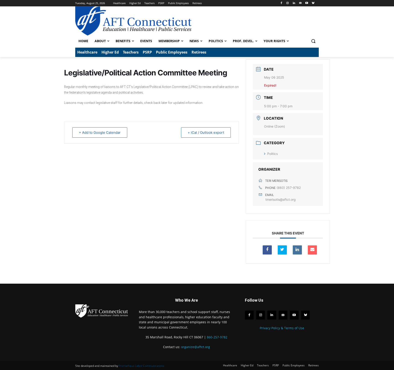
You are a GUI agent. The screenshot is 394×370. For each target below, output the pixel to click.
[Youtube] (306, 3)
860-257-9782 (217, 337)
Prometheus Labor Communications (141, 366)
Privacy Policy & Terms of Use (282, 328)
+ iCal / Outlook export (206, 132)
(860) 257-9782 (289, 188)
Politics (272, 154)
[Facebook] (281, 3)
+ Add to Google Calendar (100, 132)
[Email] (312, 249)
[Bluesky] (313, 3)
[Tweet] (282, 249)
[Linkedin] (294, 3)
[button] (313, 41)
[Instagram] (287, 3)
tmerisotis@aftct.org (280, 199)
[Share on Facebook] (267, 249)
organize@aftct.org (195, 347)
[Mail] (300, 3)
